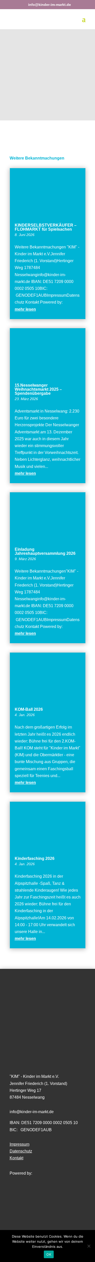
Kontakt (16, 1158)
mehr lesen (25, 309)
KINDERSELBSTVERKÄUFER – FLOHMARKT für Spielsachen (46, 227)
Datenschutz (21, 1151)
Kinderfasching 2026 (34, 858)
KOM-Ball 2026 (29, 709)
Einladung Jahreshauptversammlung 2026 (45, 551)
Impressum (19, 1144)
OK (48, 1254)
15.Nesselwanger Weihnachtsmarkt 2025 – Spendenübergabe (38, 389)
